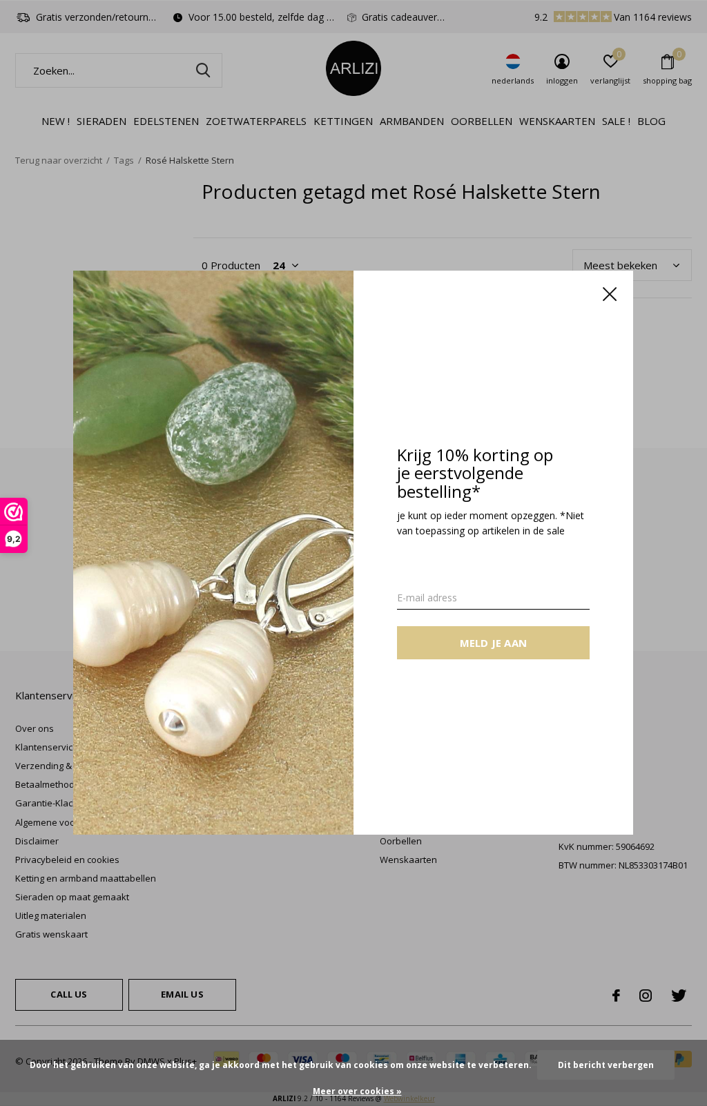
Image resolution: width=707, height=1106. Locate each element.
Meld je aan (493, 643)
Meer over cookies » (357, 1091)
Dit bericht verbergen (606, 1065)
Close (610, 294)
